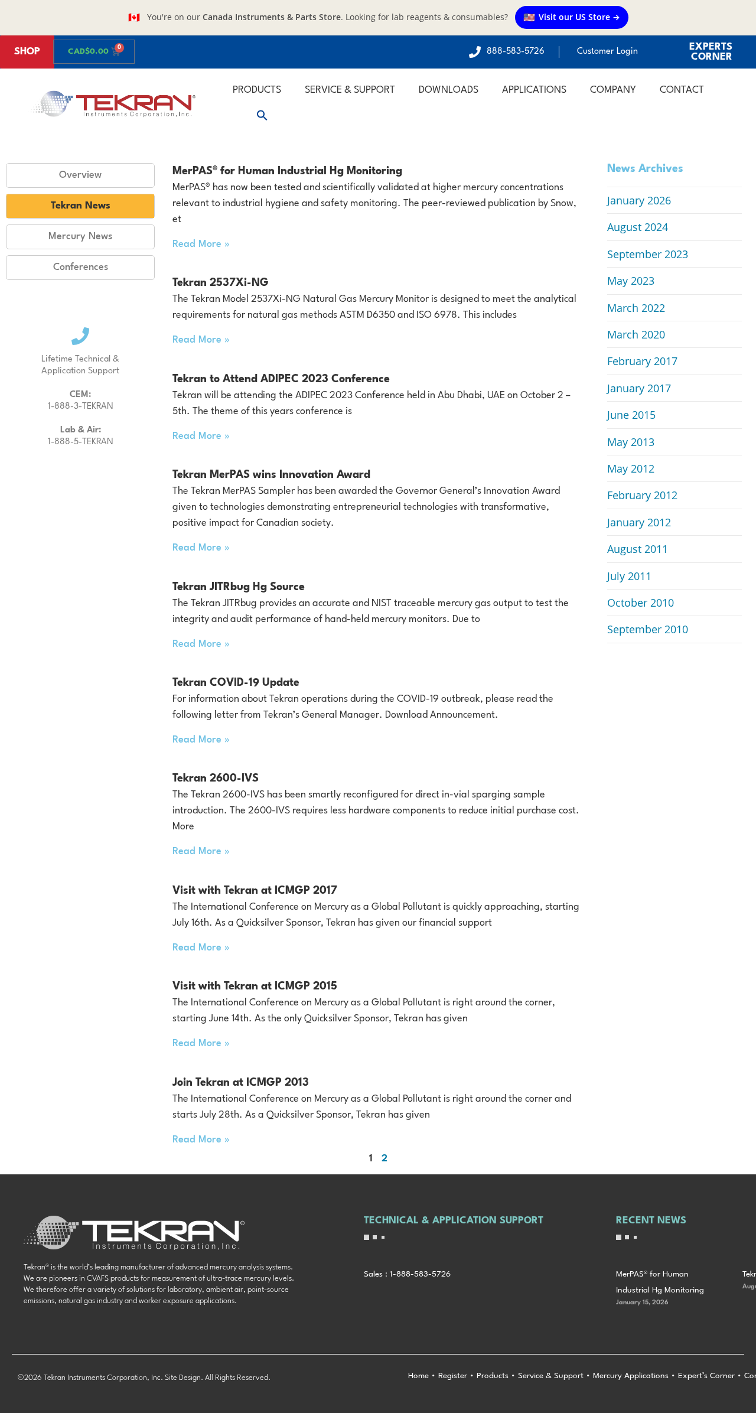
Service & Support (350, 90)
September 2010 (647, 629)
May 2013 (630, 442)
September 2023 (647, 254)
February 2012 (642, 495)
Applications (534, 90)
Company (613, 90)
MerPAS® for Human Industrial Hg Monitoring (287, 171)
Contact (682, 90)
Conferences (80, 267)
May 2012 (630, 468)
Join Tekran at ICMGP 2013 (240, 1082)
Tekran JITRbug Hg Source (238, 587)
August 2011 (637, 549)
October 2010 (640, 602)
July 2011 (629, 576)
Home (418, 1376)
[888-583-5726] (475, 52)
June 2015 (631, 415)
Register (452, 1376)
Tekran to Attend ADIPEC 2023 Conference (281, 379)
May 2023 (630, 281)
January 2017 (639, 388)
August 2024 (637, 227)
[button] (262, 115)
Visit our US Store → (571, 17)
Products (257, 90)
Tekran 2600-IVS (215, 778)
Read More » (201, 244)
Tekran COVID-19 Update (235, 683)
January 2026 (639, 200)
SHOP (27, 52)
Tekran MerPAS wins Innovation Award (271, 475)
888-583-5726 (516, 51)
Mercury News (80, 237)
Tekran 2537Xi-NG (220, 283)
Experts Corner (710, 52)
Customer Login (607, 51)
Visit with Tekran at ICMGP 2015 (254, 986)
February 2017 (642, 361)
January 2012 (639, 522)
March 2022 (636, 308)
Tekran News (80, 206)
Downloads (448, 90)
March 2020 (636, 334)
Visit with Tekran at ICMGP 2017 (254, 890)
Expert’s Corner (706, 1376)
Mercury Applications (631, 1376)
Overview (80, 175)
